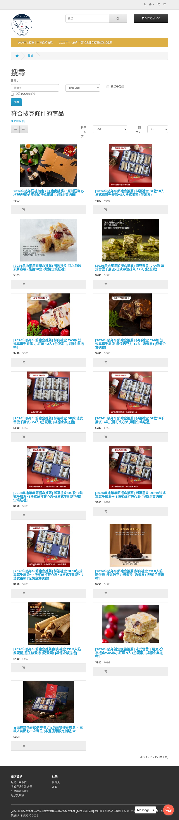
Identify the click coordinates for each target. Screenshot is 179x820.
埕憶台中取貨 (19, 782)
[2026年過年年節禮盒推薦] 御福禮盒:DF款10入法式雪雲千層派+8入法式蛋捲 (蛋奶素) (129, 193)
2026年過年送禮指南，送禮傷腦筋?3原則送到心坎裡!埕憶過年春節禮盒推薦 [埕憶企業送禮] (48, 193)
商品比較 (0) (18, 121)
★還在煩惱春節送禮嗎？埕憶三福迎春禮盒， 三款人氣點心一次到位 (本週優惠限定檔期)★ (48, 729)
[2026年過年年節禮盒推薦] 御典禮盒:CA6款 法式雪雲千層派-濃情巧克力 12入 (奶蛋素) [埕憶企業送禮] (130, 343)
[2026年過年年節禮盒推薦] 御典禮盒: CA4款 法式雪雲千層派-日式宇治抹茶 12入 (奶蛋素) (129, 267)
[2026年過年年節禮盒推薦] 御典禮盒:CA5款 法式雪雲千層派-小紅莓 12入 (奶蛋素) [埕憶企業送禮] (48, 343)
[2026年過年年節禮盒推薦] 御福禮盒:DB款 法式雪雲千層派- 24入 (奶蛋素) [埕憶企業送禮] (48, 420)
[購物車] (158, 4)
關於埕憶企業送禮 (21, 787)
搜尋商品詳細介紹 (25, 94)
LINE (54, 787)
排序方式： (83, 132)
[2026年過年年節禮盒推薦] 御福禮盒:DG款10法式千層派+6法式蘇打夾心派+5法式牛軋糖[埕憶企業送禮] (48, 496)
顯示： (138, 130)
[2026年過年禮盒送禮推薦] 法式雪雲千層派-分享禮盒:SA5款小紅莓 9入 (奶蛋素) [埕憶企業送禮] (129, 652)
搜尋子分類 (117, 86)
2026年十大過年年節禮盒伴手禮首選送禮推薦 (85, 42)
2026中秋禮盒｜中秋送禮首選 (35, 42)
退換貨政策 (17, 795)
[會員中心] (151, 4)
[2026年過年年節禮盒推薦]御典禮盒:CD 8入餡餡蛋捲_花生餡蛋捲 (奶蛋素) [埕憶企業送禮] (47, 651)
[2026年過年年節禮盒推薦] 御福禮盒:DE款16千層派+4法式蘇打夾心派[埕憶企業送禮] (129, 420)
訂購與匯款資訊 (20, 791)
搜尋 (30, 56)
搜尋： (15, 81)
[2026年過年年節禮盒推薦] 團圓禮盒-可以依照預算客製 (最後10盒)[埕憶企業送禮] (47, 267)
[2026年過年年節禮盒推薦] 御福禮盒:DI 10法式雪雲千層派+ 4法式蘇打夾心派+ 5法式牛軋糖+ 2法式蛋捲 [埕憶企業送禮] (48, 574)
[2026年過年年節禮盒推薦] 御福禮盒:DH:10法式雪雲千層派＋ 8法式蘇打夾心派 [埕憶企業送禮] (130, 494)
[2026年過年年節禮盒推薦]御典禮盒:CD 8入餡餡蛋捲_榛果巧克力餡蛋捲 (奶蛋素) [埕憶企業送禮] (129, 574)
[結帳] (164, 4)
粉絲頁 (56, 782)
